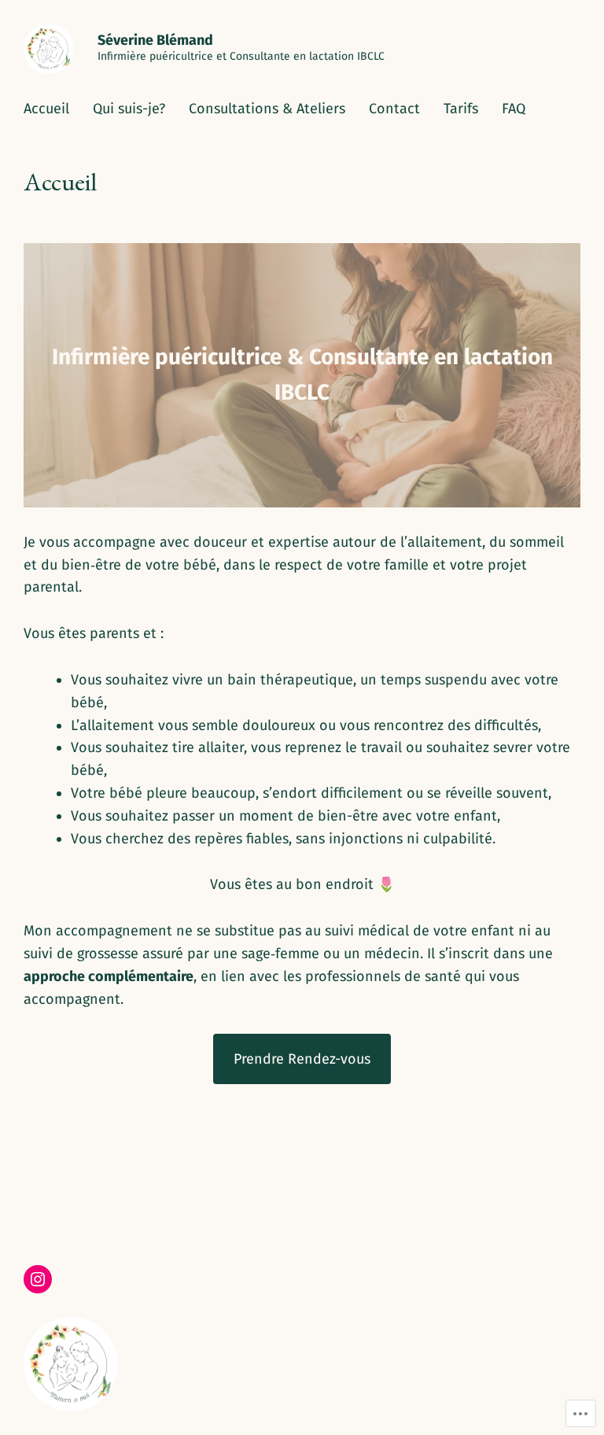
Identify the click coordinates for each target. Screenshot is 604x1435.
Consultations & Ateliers (267, 108)
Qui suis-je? (129, 108)
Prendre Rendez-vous (302, 1059)
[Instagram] (38, 1279)
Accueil (46, 108)
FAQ (513, 108)
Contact (394, 108)
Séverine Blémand (155, 40)
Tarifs (461, 108)
